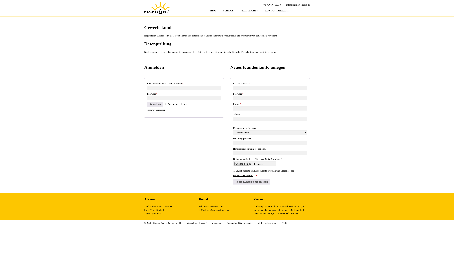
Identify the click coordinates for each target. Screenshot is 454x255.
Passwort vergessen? (156, 109)
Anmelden (155, 104)
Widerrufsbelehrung (267, 223)
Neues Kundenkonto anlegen (252, 182)
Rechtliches (249, 10)
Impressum (216, 223)
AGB (284, 223)
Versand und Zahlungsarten (240, 223)
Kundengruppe (245, 128)
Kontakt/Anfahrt (277, 10)
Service (228, 10)
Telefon (237, 114)
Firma (237, 104)
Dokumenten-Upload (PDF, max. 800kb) (257, 159)
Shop (213, 10)
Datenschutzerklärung (243, 175)
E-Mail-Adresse (247, 83)
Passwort (158, 93)
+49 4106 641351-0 (272, 4)
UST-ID (242, 138)
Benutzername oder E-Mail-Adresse (171, 83)
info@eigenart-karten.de (298, 4)
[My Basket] (309, 11)
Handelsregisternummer (249, 148)
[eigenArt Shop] (157, 3)
